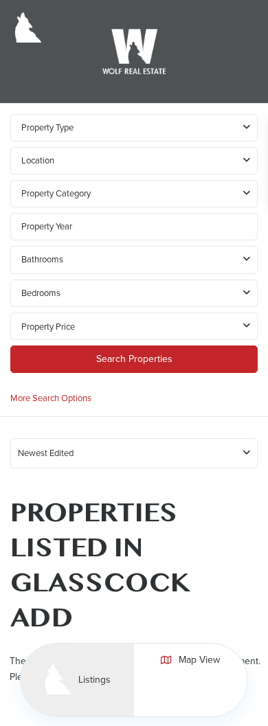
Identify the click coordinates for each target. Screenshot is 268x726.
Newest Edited (46, 453)
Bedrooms (40, 292)
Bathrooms (42, 259)
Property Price (48, 326)
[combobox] (134, 160)
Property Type (47, 127)
